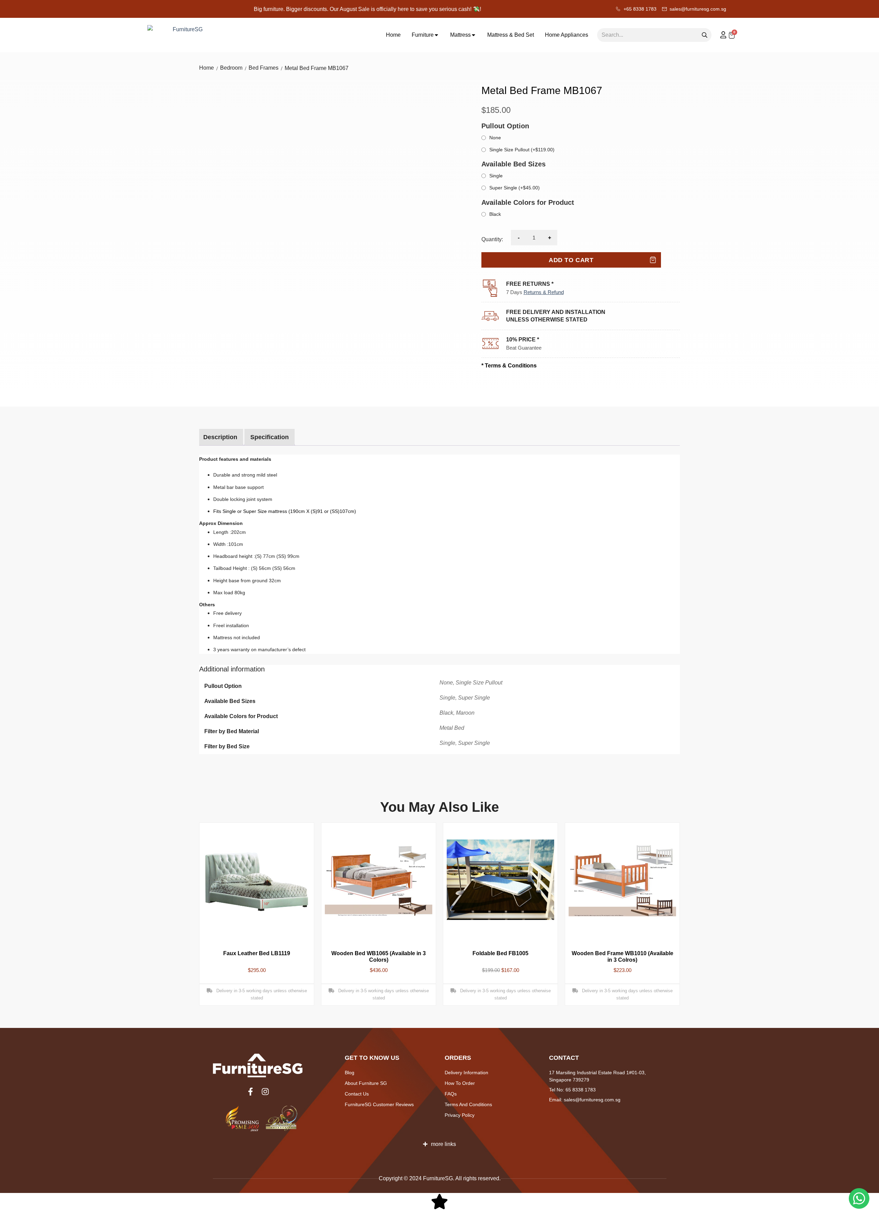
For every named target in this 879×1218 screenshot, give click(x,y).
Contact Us (357, 1094)
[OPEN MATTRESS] (473, 35)
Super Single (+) (514, 187)
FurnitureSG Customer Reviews (379, 1104)
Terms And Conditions (468, 1104)
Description (220, 437)
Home (206, 68)
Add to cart (571, 260)
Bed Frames (263, 68)
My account (720, 35)
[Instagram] (265, 1092)
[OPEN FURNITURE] (436, 35)
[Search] (704, 35)
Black (495, 214)
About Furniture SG (366, 1083)
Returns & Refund (544, 292)
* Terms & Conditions (509, 365)
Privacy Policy (460, 1115)
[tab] (220, 437)
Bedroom (231, 68)
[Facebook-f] (250, 1092)
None (495, 137)
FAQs (451, 1094)
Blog (349, 1072)
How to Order (460, 1083)
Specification (269, 437)
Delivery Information (466, 1072)
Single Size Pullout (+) (522, 149)
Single (496, 175)
